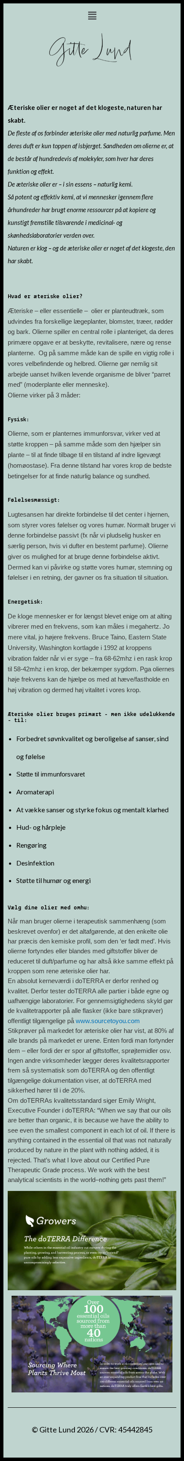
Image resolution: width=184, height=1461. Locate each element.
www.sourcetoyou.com (108, 1021)
